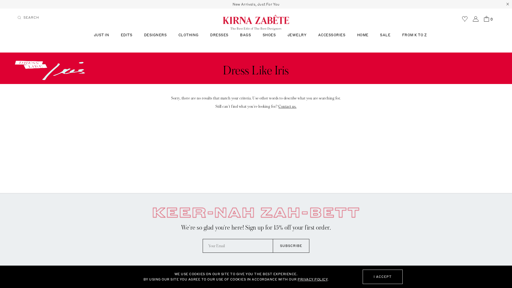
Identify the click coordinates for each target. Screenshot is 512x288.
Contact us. (287, 106)
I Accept (383, 277)
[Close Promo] (507, 4)
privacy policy (312, 279)
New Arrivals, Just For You (256, 4)
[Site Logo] (256, 19)
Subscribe (291, 246)
